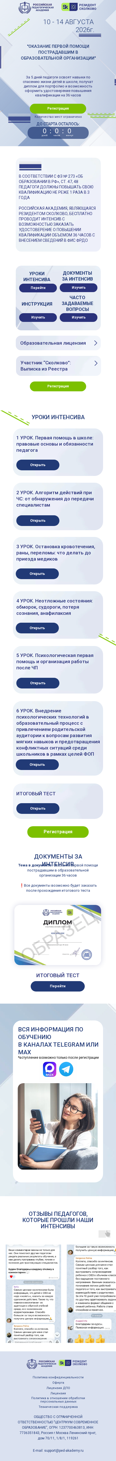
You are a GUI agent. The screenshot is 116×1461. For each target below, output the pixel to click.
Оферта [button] (58, 1383)
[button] (58, 109)
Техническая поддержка (58, 1407)
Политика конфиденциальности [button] (58, 1377)
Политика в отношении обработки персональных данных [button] (58, 1399)
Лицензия (58, 1393)
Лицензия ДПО (58, 1388)
